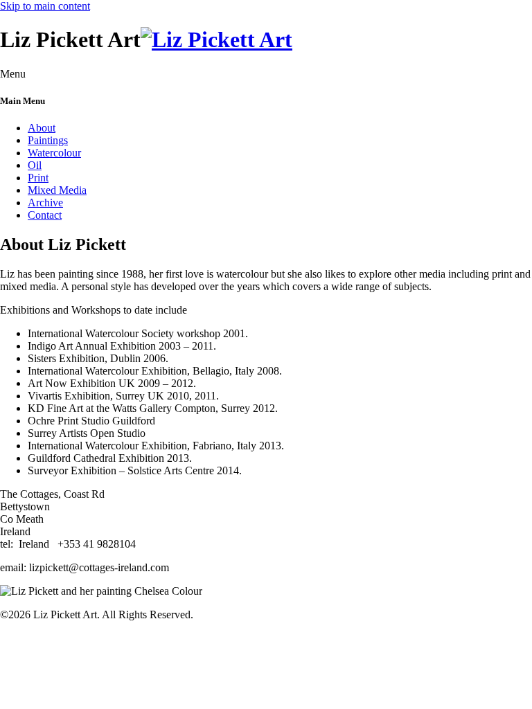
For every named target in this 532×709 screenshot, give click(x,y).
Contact (45, 215)
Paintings (48, 140)
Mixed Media (57, 190)
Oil (35, 165)
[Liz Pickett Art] (216, 39)
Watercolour (54, 153)
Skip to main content (45, 6)
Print (38, 177)
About (41, 128)
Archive (45, 202)
